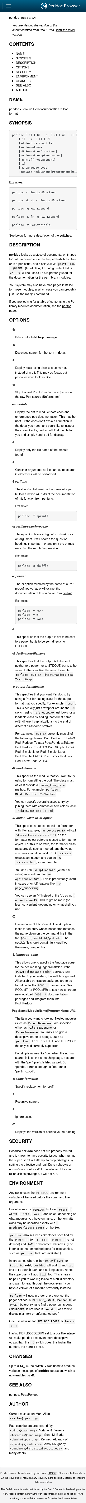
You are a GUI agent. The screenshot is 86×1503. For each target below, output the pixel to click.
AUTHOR (22, 90)
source (24, 17)
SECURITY (23, 71)
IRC (79, 1493)
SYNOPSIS (23, 58)
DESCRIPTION (26, 62)
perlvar (67, 593)
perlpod (14, 1394)
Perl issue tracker (47, 1493)
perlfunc (47, 498)
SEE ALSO (23, 85)
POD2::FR (40, 989)
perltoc (66, 306)
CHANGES (23, 81)
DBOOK (52, 1473)
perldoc (14, 17)
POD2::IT (21, 989)
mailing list (67, 1493)
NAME (20, 53)
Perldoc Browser (63, 6)
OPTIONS (22, 67)
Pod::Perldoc (24, 1003)
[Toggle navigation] (8, 6)
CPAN (32, 17)
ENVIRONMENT (27, 76)
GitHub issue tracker (11, 1477)
